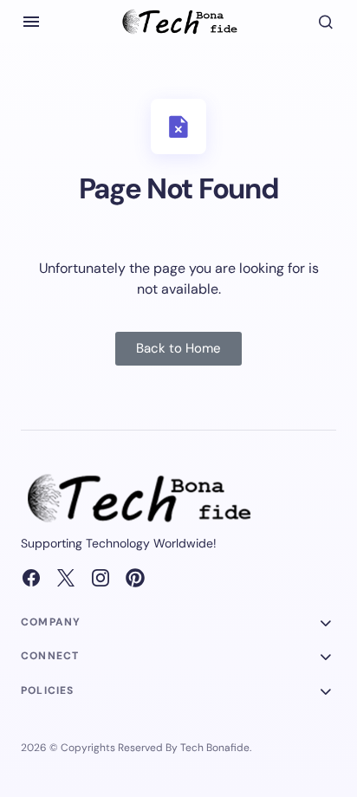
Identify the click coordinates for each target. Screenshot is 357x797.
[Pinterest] (135, 577)
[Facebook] (31, 577)
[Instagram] (100, 577)
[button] (31, 21)
